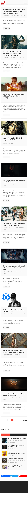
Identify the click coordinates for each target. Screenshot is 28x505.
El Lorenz (16, 227)
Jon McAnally (16, 184)
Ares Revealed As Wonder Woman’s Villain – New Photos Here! (14, 224)
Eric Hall (15, 99)
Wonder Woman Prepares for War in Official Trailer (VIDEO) (14, 395)
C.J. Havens (16, 313)
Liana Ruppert (15, 15)
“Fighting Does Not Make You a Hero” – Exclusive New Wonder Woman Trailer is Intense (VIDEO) (14, 11)
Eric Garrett (16, 142)
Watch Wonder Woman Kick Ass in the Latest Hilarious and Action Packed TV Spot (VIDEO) (13, 53)
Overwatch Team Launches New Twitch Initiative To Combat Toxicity (16, 459)
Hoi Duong (14, 57)
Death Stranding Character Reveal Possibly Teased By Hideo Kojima (16, 446)
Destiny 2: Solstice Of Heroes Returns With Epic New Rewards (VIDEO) (16, 467)
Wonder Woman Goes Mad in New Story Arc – (13, 139)
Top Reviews (22, 434)
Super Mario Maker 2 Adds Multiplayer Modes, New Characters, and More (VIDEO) (16, 453)
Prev (3, 420)
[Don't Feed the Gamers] (3, 2)
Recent (14, 434)
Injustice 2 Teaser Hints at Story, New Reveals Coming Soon (14, 181)
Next (18, 420)
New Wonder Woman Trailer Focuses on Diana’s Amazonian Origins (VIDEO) (14, 96)
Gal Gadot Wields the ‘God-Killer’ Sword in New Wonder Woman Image (14, 351)
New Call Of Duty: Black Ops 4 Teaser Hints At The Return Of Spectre (17, 439)
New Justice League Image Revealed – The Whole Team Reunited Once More (14, 267)
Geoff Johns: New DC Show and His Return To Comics (13, 311)
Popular (5, 434)
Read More (7, 28)
